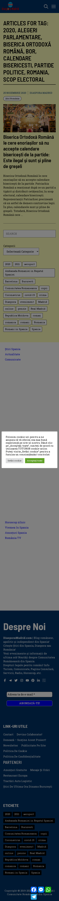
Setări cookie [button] (14, 460)
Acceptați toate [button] (34, 460)
